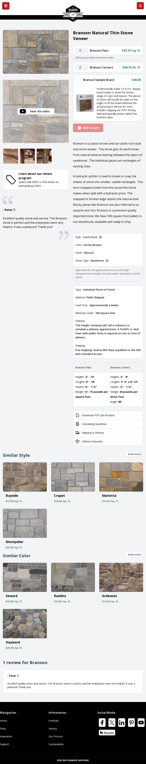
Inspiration (6, 736)
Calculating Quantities (94, 424)
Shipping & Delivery (93, 432)
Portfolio (54, 720)
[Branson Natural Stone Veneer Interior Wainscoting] (11, 156)
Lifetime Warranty (92, 441)
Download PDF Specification (98, 415)
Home (3, 720)
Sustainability (56, 744)
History (53, 728)
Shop (3, 728)
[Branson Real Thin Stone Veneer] (36, 52)
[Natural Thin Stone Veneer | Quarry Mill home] (73, 14)
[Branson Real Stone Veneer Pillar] (44, 156)
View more (134, 454)
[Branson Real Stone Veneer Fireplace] (27, 156)
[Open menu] (140, 5)
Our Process (56, 736)
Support (4, 744)
